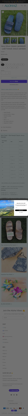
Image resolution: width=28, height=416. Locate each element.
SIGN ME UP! (21, 210)
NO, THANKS (21, 212)
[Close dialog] (27, 200)
